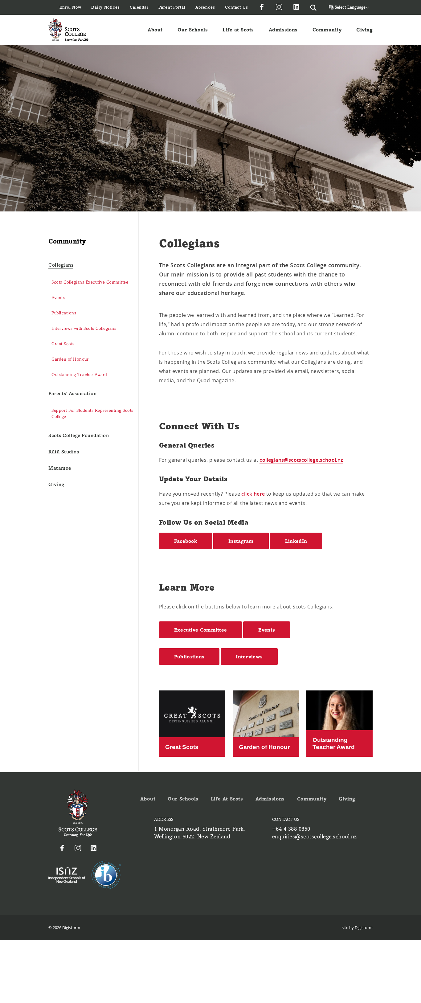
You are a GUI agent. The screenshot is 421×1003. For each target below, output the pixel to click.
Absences (205, 7)
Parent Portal (172, 7)
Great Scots (63, 343)
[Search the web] (313, 8)
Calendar (139, 7)
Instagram (241, 541)
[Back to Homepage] (68, 29)
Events (58, 297)
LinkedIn (296, 541)
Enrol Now (70, 7)
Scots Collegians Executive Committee (89, 282)
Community (327, 30)
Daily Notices (105, 7)
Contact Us (236, 7)
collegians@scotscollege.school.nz (301, 459)
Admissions (283, 30)
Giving (364, 30)
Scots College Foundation (78, 435)
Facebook (185, 541)
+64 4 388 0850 (291, 828)
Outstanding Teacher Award (79, 374)
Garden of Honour (69, 359)
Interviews (249, 657)
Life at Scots (238, 30)
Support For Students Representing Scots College (92, 413)
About (155, 30)
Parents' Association (72, 393)
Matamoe (59, 468)
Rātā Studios (63, 452)
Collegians (60, 265)
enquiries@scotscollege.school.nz (314, 836)
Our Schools (193, 30)
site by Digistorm (357, 927)
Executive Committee (200, 630)
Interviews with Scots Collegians (83, 328)
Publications (63, 313)
